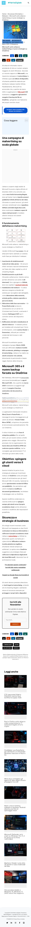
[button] (28, 3)
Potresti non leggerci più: (16, 110)
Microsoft (16, 40)
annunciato (25, 378)
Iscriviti (15, 624)
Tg (13, 60)
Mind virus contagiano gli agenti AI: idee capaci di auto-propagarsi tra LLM (15, 780)
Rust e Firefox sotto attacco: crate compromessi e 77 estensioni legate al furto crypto (15, 724)
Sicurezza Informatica (15, 14)
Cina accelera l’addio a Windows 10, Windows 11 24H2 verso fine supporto (14, 891)
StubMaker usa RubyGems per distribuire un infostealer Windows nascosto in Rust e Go (14, 752)
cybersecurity (7, 644)
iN (20, 56)
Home (4, 14)
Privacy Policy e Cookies (19, 919)
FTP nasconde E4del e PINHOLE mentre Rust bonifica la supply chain (13, 696)
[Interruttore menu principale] (4, 3)
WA (25, 56)
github (17, 644)
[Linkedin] (11, 923)
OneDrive (16, 648)
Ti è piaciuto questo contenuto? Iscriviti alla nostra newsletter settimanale (15, 567)
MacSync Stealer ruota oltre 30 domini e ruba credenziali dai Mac (14, 864)
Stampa (19, 60)
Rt (8, 60)
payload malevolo (22, 285)
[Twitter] (7, 923)
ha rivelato (19, 251)
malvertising (12, 536)
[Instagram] (15, 923)
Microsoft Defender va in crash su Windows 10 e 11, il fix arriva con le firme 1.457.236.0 (14, 836)
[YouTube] (24, 923)
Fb (12, 56)
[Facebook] (19, 923)
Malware (5, 16)
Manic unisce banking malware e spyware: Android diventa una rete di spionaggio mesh (14, 808)
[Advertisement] (15, 166)
